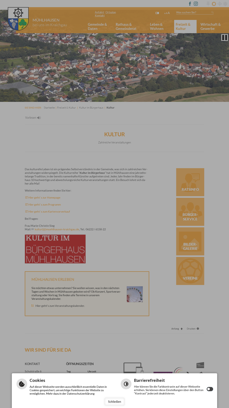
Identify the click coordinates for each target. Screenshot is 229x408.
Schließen (114, 401)
